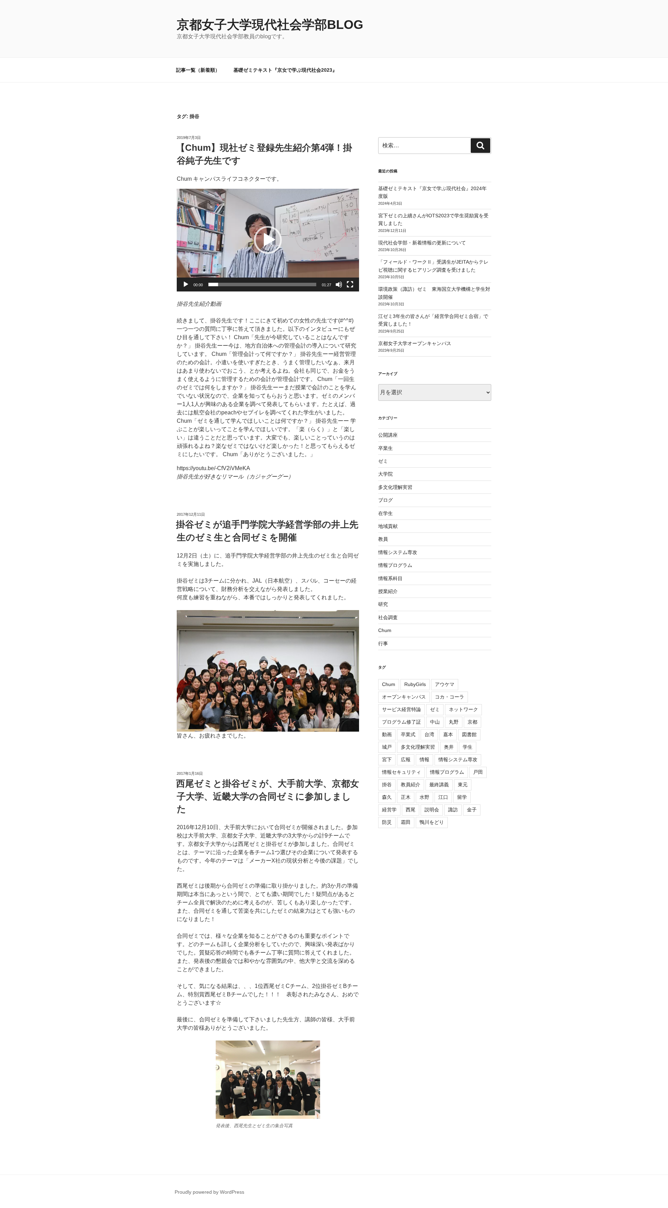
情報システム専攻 (397, 552)
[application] (268, 240)
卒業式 (408, 734)
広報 (406, 759)
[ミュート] (338, 284)
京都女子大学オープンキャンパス (414, 343)
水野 (424, 797)
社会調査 (388, 617)
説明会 (431, 809)
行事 (383, 643)
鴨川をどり (432, 822)
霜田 (406, 822)
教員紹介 (410, 784)
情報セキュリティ (401, 772)
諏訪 (453, 809)
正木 (406, 797)
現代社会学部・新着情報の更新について (422, 243)
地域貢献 (388, 526)
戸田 (478, 772)
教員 (383, 539)
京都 (472, 722)
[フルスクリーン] (350, 284)
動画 (387, 734)
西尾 (410, 809)
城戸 (387, 747)
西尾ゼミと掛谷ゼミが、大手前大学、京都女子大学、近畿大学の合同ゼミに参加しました (267, 796)
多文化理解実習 (395, 487)
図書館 (469, 734)
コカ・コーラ (449, 697)
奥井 (449, 747)
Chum (384, 630)
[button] (268, 240)
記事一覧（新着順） (198, 70)
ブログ (385, 500)
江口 (443, 797)
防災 (387, 822)
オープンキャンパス (404, 697)
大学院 (385, 474)
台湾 (429, 734)
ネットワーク (463, 709)
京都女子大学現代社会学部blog (270, 24)
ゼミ (383, 461)
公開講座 (388, 435)
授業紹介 (388, 591)
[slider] (262, 284)
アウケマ (444, 684)
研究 (383, 604)
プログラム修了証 (401, 722)
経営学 (389, 809)
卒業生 (385, 448)
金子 (472, 809)
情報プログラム (395, 565)
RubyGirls (415, 684)
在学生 (385, 513)
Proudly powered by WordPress (209, 1192)
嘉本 (448, 734)
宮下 (387, 759)
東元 (463, 784)
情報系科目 (390, 578)
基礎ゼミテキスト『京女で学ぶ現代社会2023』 (285, 70)
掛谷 (387, 784)
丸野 (454, 722)
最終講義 (439, 784)
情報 (424, 759)
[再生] (185, 284)
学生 (467, 747)
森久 (387, 797)
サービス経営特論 (401, 709)
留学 (462, 797)
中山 (435, 722)
